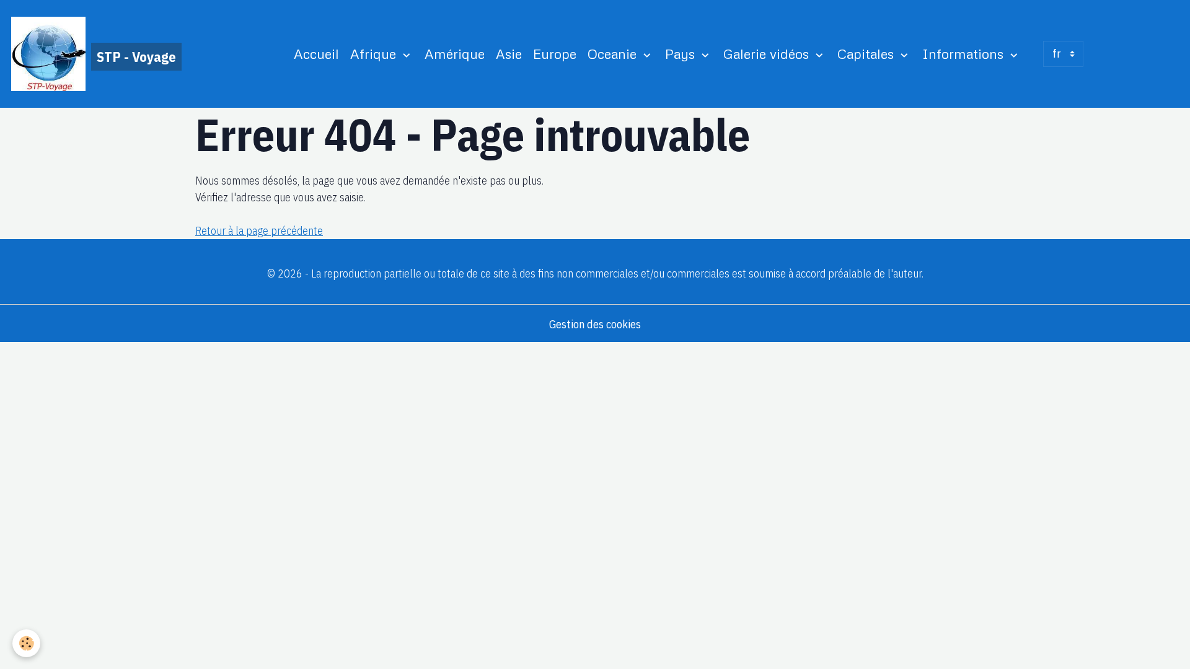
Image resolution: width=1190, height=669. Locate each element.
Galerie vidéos (768, 53)
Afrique (375, 53)
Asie (509, 53)
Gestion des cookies (595, 324)
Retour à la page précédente (259, 231)
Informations (964, 53)
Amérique (455, 53)
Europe (554, 53)
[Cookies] (26, 643)
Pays (682, 53)
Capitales (867, 53)
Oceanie (614, 53)
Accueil (316, 53)
